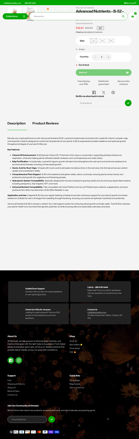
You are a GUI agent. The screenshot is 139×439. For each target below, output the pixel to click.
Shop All (73, 341)
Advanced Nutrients (84, 23)
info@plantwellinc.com (12, 3)
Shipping (79, 32)
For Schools (75, 380)
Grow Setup (75, 348)
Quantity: (84, 56)
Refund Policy (13, 391)
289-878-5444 (30, 3)
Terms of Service (77, 387)
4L (102, 41)
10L (111, 41)
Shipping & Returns (16, 384)
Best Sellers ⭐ (76, 344)
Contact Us (12, 395)
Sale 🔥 (73, 352)
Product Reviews (45, 123)
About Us (11, 387)
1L (93, 41)
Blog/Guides (75, 384)
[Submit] (51, 419)
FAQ (9, 380)
